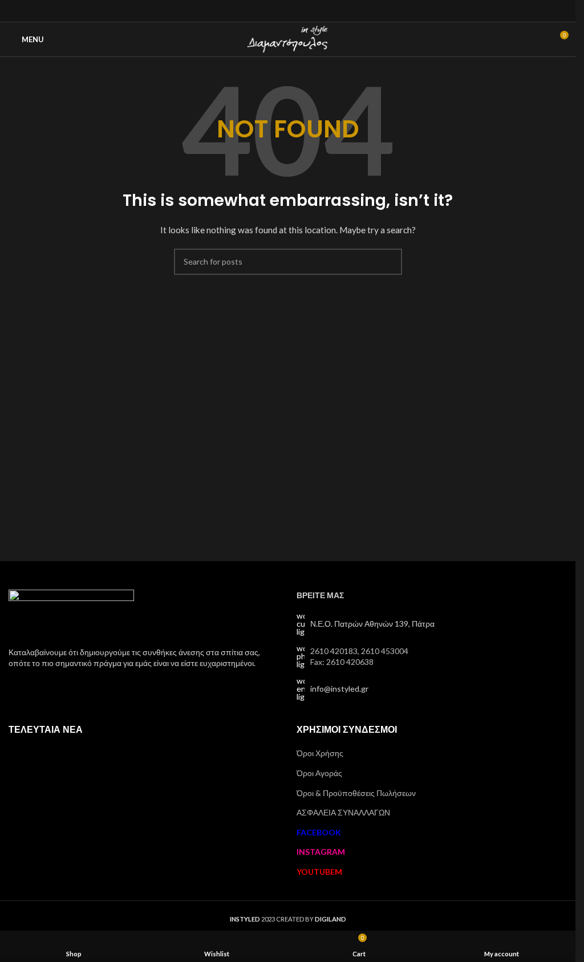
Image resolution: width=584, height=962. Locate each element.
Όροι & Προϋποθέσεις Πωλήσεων (356, 793)
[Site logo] (287, 38)
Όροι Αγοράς (319, 773)
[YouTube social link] (302, 10)
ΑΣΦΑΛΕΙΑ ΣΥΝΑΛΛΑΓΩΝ (343, 812)
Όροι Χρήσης (320, 753)
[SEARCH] (389, 262)
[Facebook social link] (273, 10)
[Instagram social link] (288, 10)
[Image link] (71, 611)
